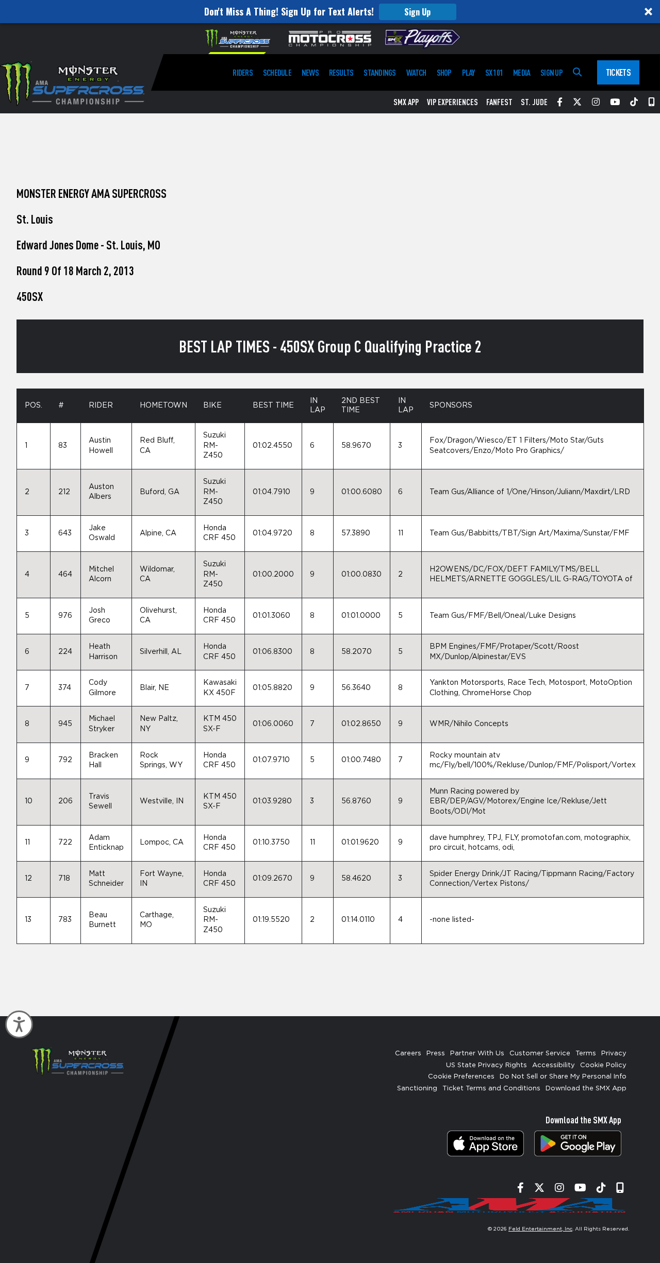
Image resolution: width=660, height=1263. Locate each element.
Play (468, 72)
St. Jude (534, 102)
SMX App (406, 102)
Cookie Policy (603, 1065)
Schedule (277, 72)
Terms (585, 1053)
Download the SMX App (586, 1088)
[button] (330, 11)
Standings (379, 72)
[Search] (577, 72)
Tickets (618, 72)
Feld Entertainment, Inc (540, 1229)
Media (521, 72)
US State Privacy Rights (486, 1065)
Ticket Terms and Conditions (491, 1088)
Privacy (613, 1053)
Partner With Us (477, 1053)
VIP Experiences (452, 102)
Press (435, 1053)
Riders (242, 72)
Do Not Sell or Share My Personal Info (563, 1076)
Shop (444, 72)
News (310, 72)
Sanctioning (417, 1088)
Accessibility (553, 1065)
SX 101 (494, 72)
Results (341, 72)
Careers (408, 1053)
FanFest (499, 102)
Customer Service (539, 1053)
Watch (416, 72)
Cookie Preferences (461, 1076)
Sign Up (417, 12)
